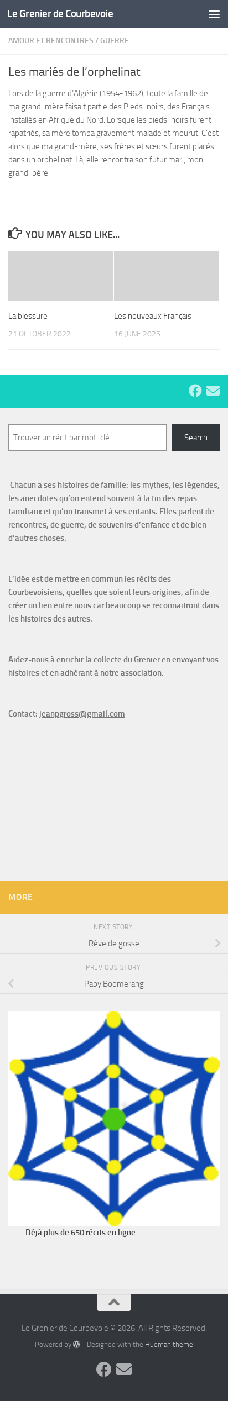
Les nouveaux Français (152, 316)
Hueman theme (169, 1344)
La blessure (28, 316)
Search (196, 438)
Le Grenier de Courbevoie (60, 13)
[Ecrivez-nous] (213, 390)
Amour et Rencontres (51, 40)
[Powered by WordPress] (76, 1344)
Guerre (114, 40)
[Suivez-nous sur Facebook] (195, 390)
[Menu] (214, 14)
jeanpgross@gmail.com (81, 714)
